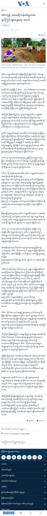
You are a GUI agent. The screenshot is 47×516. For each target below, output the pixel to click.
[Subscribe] (40, 457)
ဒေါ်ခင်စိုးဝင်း (5, 25)
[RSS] (29, 457)
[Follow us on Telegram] (24, 457)
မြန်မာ (3, 10)
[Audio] (30, 513)
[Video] (20, 513)
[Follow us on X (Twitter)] (9, 457)
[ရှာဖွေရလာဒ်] (40, 513)
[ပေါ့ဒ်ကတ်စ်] (34, 457)
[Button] (42, 35)
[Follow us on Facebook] (3, 457)
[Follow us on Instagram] (19, 457)
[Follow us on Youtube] (14, 457)
